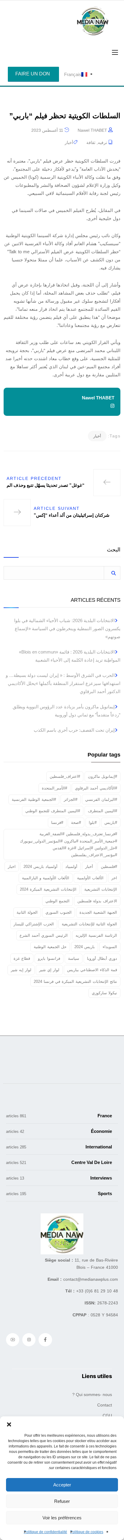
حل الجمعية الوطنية (50, 947)
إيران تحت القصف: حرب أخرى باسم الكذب (74, 730)
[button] (9, 1424)
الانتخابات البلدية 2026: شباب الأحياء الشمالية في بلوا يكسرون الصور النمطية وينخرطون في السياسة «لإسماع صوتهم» (67, 628)
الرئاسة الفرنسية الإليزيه (96, 935)
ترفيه (102, 142)
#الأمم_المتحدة (54, 788)
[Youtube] (12, 1339)
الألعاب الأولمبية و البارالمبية (45, 878)
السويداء (110, 947)
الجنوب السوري (58, 912)
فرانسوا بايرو (49, 958)
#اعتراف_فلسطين (65, 776)
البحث (113, 550)
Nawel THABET (92, 130)
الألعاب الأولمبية (90, 878)
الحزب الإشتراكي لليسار (34, 924)
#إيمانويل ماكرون (102, 776)
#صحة (76, 822)
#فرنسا (57, 822)
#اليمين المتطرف (102, 811)
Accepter (62, 1484)
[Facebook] (45, 1339)
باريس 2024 (84, 947)
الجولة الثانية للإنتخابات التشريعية (89, 924)
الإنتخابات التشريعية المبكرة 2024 (48, 889)
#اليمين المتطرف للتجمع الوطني (52, 811)
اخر (114, 878)
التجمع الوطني (57, 901)
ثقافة (90, 142)
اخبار (12, 866)
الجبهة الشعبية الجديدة (98, 912)
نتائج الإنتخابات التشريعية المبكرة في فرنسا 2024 (75, 981)
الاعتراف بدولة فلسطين (97, 901)
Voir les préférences (62, 1517)
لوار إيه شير (21, 970)
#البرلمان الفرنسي (101, 799)
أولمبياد (71, 866)
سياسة (73, 958)
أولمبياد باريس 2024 (40, 866)
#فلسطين (109, 866)
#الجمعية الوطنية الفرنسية (34, 799)
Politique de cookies (86, 1532)
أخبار (69, 142)
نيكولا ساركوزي (104, 993)
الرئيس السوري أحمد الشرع (44, 935)
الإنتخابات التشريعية (100, 889)
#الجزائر (70, 799)
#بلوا (93, 822)
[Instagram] (29, 1339)
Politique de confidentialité (45, 1532)
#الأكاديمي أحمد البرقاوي (96, 788)
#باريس (110, 822)
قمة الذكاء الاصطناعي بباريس (92, 970)
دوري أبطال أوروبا (102, 958)
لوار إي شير (49, 970)
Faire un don (32, 73)
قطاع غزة (22, 958)
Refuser (62, 1501)
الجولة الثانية (27, 912)
